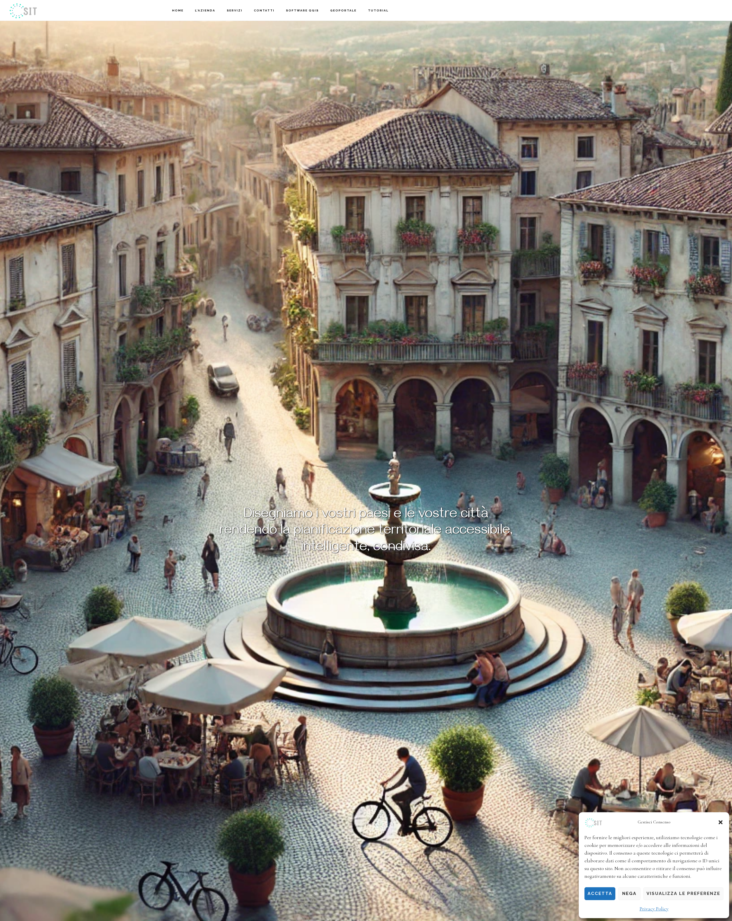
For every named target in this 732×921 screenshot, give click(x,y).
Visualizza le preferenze (683, 893)
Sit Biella (37, 10)
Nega (629, 893)
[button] (720, 822)
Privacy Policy (654, 909)
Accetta (600, 893)
